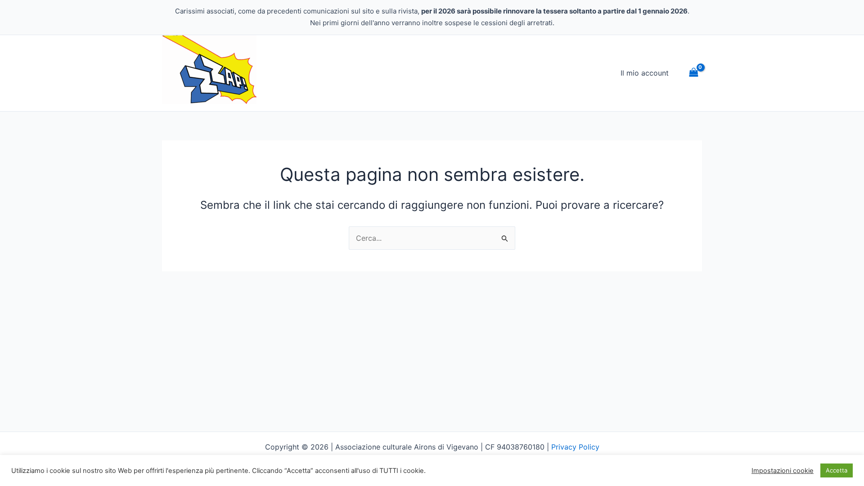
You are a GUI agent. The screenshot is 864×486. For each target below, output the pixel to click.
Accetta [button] (836, 470)
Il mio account (645, 72)
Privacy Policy (575, 446)
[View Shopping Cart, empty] (693, 73)
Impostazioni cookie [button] (783, 471)
